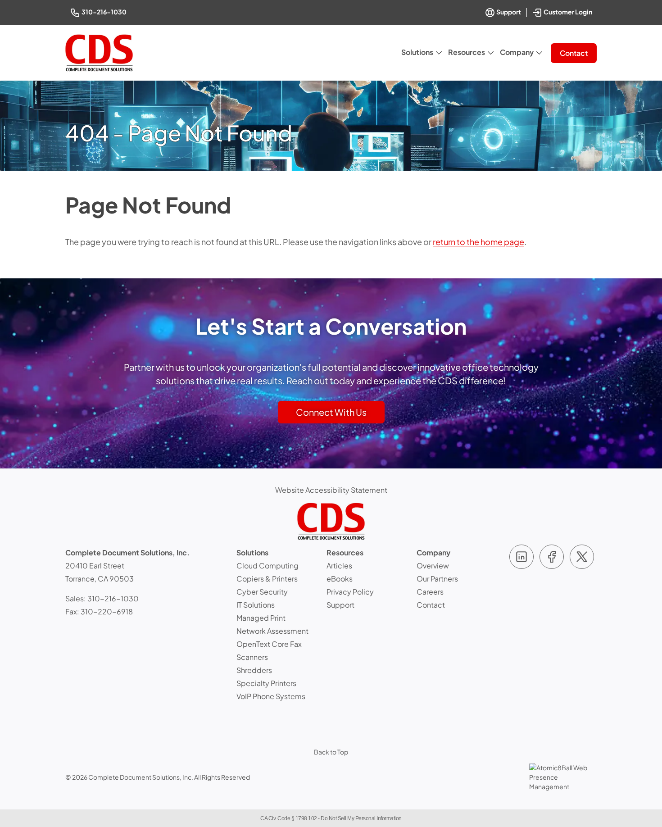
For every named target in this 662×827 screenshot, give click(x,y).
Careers (430, 591)
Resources (466, 52)
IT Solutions (255, 604)
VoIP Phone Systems (270, 696)
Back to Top (331, 752)
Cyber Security (262, 591)
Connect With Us (331, 412)
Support (508, 12)
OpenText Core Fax (269, 644)
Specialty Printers (266, 683)
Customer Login (568, 11)
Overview (433, 565)
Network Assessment (272, 631)
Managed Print (261, 618)
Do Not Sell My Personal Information (361, 818)
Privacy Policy (350, 591)
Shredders (254, 670)
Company (517, 52)
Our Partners (437, 578)
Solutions (417, 52)
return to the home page (478, 241)
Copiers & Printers (267, 578)
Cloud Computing (267, 565)
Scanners (252, 657)
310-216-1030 (105, 11)
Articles (339, 565)
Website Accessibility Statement (331, 490)
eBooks (339, 578)
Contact (574, 53)
